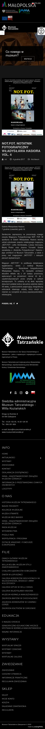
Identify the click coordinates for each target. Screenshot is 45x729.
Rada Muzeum (9, 527)
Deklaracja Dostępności (15, 472)
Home (5, 454)
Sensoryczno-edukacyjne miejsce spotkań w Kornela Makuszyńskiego (21, 627)
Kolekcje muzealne (12, 510)
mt (6, 159)
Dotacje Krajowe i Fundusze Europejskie (17, 543)
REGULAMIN (8, 710)
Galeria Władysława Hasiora (17, 591)
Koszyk (5, 702)
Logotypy (7, 489)
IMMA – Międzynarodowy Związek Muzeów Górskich (20, 477)
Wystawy (6, 461)
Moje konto (8, 699)
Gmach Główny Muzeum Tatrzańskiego (14, 559)
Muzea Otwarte (10, 513)
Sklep (5, 695)
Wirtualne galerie (12, 657)
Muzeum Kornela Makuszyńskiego (20, 594)
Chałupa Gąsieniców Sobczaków (19, 571)
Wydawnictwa (9, 531)
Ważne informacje (12, 632)
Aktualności (8, 457)
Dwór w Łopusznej (12, 574)
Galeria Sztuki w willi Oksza (17, 587)
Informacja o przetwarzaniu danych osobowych (22, 483)
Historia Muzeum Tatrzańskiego (19, 502)
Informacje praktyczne (15, 678)
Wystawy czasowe (12, 649)
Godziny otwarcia (11, 674)
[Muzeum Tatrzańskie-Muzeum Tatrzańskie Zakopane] (10, 27)
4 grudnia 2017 (19, 159)
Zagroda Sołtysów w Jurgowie (19, 608)
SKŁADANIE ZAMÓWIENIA (14, 706)
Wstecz (28, 59)
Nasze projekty (10, 506)
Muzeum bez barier (12, 517)
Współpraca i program (14, 538)
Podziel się (7, 303)
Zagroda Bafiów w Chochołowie (20, 598)
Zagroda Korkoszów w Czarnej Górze (19, 603)
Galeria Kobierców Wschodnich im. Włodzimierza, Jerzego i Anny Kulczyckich (21, 580)
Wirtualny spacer (11, 645)
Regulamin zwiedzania (14, 681)
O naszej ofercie (11, 622)
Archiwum (35, 159)
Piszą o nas (8, 535)
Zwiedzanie (8, 465)
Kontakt (6, 469)
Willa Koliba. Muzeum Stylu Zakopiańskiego (16, 566)
